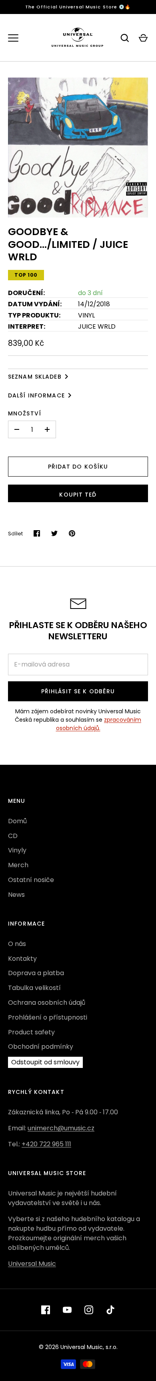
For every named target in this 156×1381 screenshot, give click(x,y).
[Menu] (13, 38)
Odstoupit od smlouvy (45, 1062)
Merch (18, 865)
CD (13, 835)
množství (24, 413)
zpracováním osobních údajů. (99, 724)
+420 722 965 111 (46, 1144)
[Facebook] (45, 1310)
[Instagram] (89, 1310)
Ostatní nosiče (31, 879)
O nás (17, 943)
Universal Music (32, 1263)
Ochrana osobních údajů (46, 1002)
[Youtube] (67, 1310)
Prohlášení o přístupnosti (47, 1017)
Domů (17, 821)
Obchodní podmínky (40, 1046)
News (16, 894)
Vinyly (17, 850)
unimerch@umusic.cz (61, 1128)
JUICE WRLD (97, 326)
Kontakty (22, 958)
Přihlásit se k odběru (78, 691)
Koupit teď (77, 495)
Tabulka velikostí (34, 987)
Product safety (31, 1032)
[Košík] (143, 38)
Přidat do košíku (78, 467)
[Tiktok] (110, 1310)
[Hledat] (125, 38)
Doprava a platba (36, 973)
